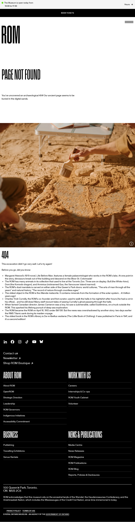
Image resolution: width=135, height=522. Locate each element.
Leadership (9, 403)
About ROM (9, 385)
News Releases (76, 451)
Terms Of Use (28, 511)
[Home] (18, 34)
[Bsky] (41, 342)
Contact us (10, 353)
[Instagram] (20, 342)
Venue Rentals (10, 457)
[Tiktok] (27, 342)
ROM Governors (11, 409)
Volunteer (73, 403)
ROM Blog (73, 469)
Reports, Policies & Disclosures (84, 475)
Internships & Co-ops (79, 391)
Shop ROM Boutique (16, 363)
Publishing (8, 445)
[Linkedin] (5, 342)
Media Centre (75, 445)
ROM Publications (77, 463)
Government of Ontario (57, 514)
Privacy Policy (14, 511)
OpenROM (8, 391)
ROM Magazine (76, 457)
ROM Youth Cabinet (78, 397)
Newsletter (10, 358)
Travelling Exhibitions (14, 451)
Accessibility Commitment (16, 421)
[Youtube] (34, 342)
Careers (72, 385)
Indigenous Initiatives (14, 415)
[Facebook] (12, 342)
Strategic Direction (12, 397)
